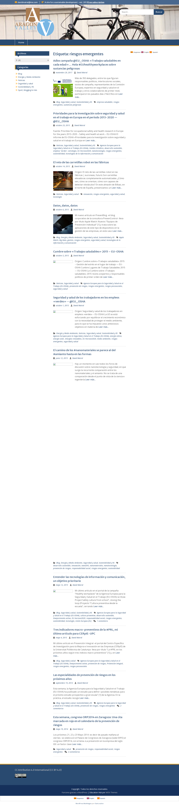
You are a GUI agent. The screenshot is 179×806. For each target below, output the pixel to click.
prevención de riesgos (78, 286)
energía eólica (115, 336)
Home (21, 42)
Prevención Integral (115, 663)
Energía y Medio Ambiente (71, 237)
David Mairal (82, 72)
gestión (70, 240)
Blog (58, 102)
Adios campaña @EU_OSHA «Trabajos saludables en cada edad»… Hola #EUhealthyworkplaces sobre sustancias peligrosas (87, 64)
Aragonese (136, 52)
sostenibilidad (59, 153)
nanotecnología (98, 151)
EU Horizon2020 (84, 151)
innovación (87, 194)
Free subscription (96, 2)
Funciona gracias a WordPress (74, 792)
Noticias (59, 145)
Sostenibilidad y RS (84, 102)
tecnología (57, 197)
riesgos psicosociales (113, 286)
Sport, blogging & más (27, 90)
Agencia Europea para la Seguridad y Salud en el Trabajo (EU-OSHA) (81, 336)
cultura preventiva (87, 615)
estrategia (72, 151)
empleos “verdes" (60, 151)
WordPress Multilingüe (83, 803)
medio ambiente (103, 338)
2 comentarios (74, 752)
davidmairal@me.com (28, 2)
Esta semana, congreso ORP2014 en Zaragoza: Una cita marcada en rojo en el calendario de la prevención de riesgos (87, 721)
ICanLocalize (99, 803)
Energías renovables (73, 338)
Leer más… (91, 140)
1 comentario (102, 621)
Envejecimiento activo (62, 618)
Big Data (62, 240)
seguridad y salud (117, 194)
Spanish (155, 52)
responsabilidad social (81, 568)
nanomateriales (96, 565)
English (146, 52)
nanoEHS (85, 565)
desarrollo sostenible (113, 148)
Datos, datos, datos (65, 205)
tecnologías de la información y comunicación (84, 153)
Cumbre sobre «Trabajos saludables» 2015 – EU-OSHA (88, 251)
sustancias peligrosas (72, 105)
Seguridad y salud (68, 102)
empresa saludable (104, 102)
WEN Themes (111, 792)
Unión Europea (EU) (83, 621)
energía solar (58, 338)
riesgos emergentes (113, 151)
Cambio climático (96, 148)
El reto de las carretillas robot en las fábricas (81, 162)
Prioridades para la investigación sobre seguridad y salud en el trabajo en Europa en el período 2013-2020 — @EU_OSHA (89, 117)
